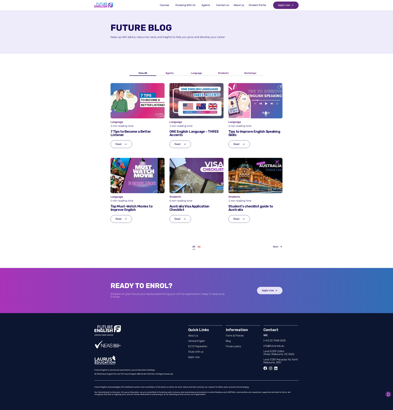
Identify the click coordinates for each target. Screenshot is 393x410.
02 (199, 247)
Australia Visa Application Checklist (189, 208)
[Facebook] (265, 368)
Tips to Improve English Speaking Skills (254, 133)
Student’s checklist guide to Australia (250, 208)
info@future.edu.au (273, 345)
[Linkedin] (276, 368)
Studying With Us (185, 5)
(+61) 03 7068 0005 (274, 340)
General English (196, 341)
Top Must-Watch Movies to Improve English (131, 208)
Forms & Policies (235, 335)
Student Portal (257, 5)
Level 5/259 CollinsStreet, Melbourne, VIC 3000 (278, 353)
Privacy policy (233, 346)
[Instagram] (270, 368)
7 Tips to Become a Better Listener (131, 133)
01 (194, 247)
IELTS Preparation (197, 346)
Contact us (222, 5)
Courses (164, 5)
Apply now (194, 357)
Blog (228, 341)
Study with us (195, 351)
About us (239, 5)
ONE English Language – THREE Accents (194, 133)
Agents (206, 5)
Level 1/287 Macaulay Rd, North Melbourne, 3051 (280, 361)
